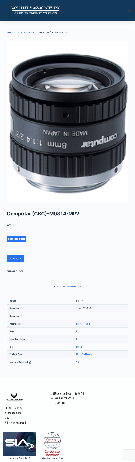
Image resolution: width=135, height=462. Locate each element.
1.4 (77, 362)
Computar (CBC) (83, 323)
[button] (129, 10)
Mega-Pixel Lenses (84, 354)
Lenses (21, 271)
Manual (79, 346)
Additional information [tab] (67, 286)
